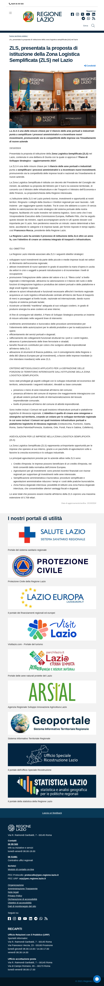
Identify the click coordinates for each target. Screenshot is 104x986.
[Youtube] (88, 14)
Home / (12, 36)
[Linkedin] (93, 14)
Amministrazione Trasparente (23, 888)
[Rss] (46, 919)
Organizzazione (16, 885)
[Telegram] (35, 919)
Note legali (13, 892)
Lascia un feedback (52, 813)
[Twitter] (82, 14)
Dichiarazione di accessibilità (22, 899)
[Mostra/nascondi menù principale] (11, 13)
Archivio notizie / (21, 36)
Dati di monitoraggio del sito (22, 906)
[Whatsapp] (88, 18)
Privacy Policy (15, 895)
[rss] (93, 18)
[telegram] (83, 18)
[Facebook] (72, 14)
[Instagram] (77, 14)
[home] (44, 17)
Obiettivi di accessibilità (19, 903)
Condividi (91, 66)
